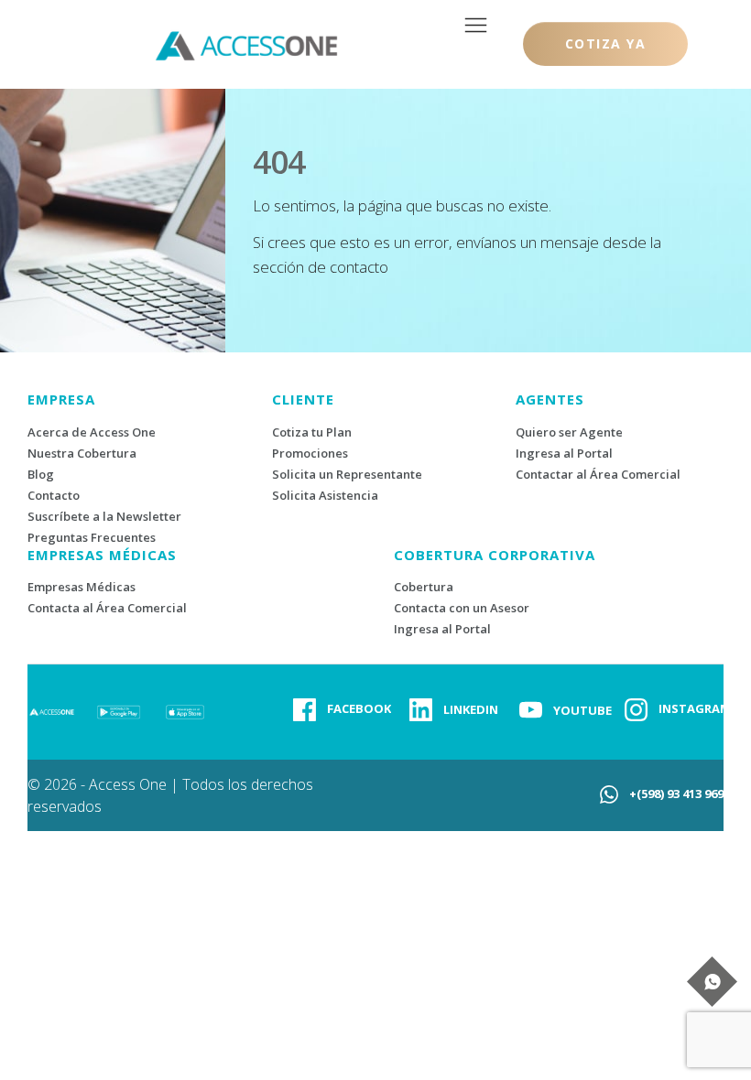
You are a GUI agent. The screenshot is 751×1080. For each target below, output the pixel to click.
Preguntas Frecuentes (91, 537)
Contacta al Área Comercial (107, 607)
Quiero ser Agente (569, 432)
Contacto (53, 495)
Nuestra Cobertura (81, 453)
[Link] (304, 710)
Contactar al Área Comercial (598, 474)
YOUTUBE (582, 710)
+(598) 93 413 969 (676, 793)
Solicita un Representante (347, 474)
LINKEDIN (470, 709)
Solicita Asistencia (325, 495)
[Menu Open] (476, 25)
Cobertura (423, 586)
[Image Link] (118, 710)
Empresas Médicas (81, 586)
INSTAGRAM (694, 708)
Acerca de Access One (91, 432)
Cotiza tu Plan (312, 432)
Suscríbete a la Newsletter (104, 516)
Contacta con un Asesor (461, 607)
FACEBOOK (359, 708)
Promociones (310, 453)
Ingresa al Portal (564, 453)
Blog (40, 474)
